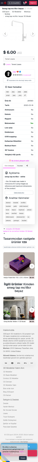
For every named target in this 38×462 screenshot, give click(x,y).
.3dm (19, 92)
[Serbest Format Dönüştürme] (25, 95)
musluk (8, 206)
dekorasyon (10, 217)
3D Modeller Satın (9, 385)
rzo (14, 71)
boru (7, 213)
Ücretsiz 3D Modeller (10, 378)
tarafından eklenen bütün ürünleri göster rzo (19, 247)
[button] (32, 266)
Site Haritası (24, 442)
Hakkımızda (8, 330)
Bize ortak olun (8, 388)
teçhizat (21, 210)
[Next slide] (33, 34)
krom (7, 210)
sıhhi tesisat (23, 206)
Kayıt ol (33, 3)
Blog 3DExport (8, 392)
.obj (13, 92)
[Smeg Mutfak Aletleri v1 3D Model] (19, 308)
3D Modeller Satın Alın (13, 368)
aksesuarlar (21, 217)
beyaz (14, 210)
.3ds (13, 95)
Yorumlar (20, 166)
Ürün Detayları (9, 166)
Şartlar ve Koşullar (10, 423)
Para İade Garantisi (10, 427)
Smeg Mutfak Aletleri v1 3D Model (15, 321)
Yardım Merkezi (8, 407)
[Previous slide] (5, 34)
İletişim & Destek (11, 399)
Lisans (5, 413)
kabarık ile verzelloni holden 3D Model (18, 231)
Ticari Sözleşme (9, 417)
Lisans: (8, 64)
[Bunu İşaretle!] (32, 273)
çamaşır (16, 220)
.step (8, 95)
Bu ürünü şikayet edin (20, 161)
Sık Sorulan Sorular (10, 410)
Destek (5, 403)
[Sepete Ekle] (27, 273)
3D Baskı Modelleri (10, 375)
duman (8, 203)
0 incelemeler (27, 75)
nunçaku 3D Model (13, 229)
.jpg (19, 95)
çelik (15, 206)
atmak (29, 210)
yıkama (8, 220)
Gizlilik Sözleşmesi (9, 420)
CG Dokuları (7, 382)
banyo (21, 213)
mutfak (14, 213)
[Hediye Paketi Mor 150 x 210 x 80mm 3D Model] (19, 264)
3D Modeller (7, 372)
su (28, 217)
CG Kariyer (7, 395)
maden (24, 220)
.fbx (7, 92)
